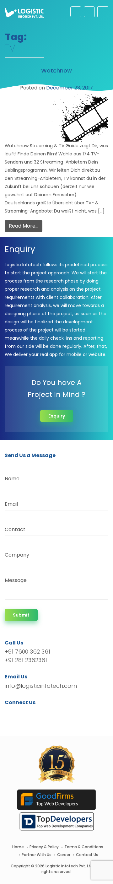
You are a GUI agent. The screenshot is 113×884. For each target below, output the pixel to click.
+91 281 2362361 (26, 660)
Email (11, 504)
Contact (15, 529)
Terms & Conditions (83, 846)
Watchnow (56, 70)
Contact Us (87, 854)
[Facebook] (11, 714)
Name (12, 478)
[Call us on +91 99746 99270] (89, 11)
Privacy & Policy (44, 846)
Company (17, 554)
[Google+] (29, 714)
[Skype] (47, 714)
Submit (21, 615)
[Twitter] (19, 714)
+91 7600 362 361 (27, 651)
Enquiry (56, 416)
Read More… (23, 225)
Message (16, 580)
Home (18, 846)
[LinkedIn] (39, 714)
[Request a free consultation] (75, 11)
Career (63, 854)
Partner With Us (36, 854)
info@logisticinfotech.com (41, 686)
